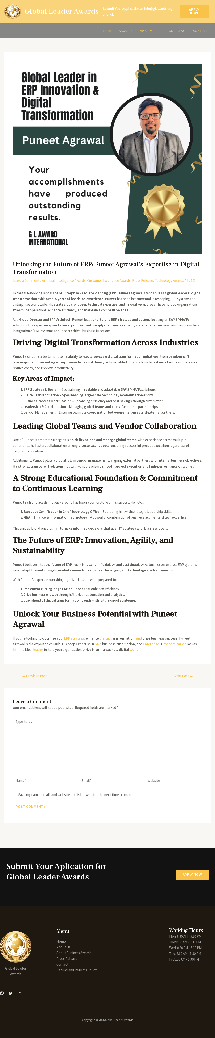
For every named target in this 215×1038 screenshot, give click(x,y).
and (139, 638)
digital (105, 638)
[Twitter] (11, 993)
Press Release (174, 31)
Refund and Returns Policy (76, 970)
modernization (174, 644)
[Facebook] (2, 993)
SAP (97, 644)
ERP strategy (74, 638)
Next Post (183, 676)
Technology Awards (169, 280)
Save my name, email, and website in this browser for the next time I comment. (77, 794)
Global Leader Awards (61, 11)
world (134, 649)
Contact (200, 31)
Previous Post (34, 676)
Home (107, 31)
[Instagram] (19, 993)
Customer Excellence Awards (109, 280)
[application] (131, 30)
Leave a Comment (26, 280)
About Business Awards (73, 952)
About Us (63, 947)
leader (38, 649)
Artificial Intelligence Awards (63, 280)
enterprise (151, 644)
